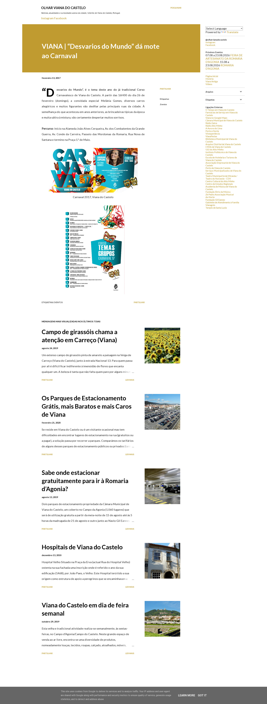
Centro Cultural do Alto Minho (220, 181)
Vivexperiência (213, 133)
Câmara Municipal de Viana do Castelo (224, 120)
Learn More (186, 695)
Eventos (163, 104)
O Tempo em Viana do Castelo (220, 109)
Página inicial (212, 76)
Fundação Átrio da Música (218, 191)
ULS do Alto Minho (215, 149)
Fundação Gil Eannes (215, 199)
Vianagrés (210, 205)
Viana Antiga (212, 81)
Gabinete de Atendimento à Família (222, 202)
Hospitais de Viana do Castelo (82, 547)
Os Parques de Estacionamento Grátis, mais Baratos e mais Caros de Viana (87, 406)
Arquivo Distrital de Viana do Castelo (223, 144)
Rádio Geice (211, 123)
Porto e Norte (212, 131)
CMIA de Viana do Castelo (218, 146)
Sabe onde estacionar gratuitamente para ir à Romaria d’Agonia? (85, 480)
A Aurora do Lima (214, 128)
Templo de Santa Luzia (216, 207)
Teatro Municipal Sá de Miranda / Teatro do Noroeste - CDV (221, 177)
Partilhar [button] (165, 89)
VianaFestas (211, 136)
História (209, 78)
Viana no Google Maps (216, 117)
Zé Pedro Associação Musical (220, 194)
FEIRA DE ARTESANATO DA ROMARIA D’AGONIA (224, 58)
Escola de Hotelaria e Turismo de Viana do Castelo (221, 158)
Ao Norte (210, 197)
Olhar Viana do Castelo (63, 8)
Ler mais (129, 380)
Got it (202, 695)
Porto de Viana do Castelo (218, 168)
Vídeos (209, 84)
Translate (232, 32)
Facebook (60, 18)
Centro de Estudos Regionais (219, 184)
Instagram (47, 18)
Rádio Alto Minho (214, 125)
